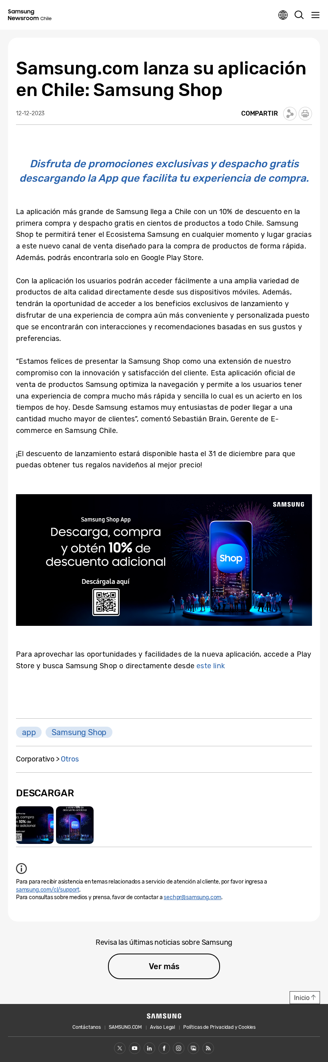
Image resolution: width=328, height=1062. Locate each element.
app (29, 732)
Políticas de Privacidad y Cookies (219, 1027)
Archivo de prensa (193, 1048)
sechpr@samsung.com (192, 897)
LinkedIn (149, 1048)
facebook (164, 1048)
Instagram (178, 1048)
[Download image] (35, 825)
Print (305, 113)
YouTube (134, 1048)
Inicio (302, 998)
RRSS (208, 1048)
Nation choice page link (283, 15)
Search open (299, 15)
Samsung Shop (79, 732)
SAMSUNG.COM (125, 1027)
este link (210, 665)
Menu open (315, 15)
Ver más (164, 966)
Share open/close (290, 113)
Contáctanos (86, 1027)
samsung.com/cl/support (47, 889)
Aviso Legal (162, 1027)
